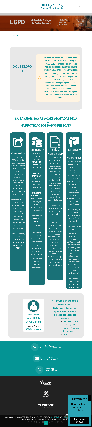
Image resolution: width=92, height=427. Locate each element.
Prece (14, 35)
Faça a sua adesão (79, 420)
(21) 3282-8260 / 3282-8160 (50, 348)
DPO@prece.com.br (33, 329)
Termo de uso (55, 417)
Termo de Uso (68, 331)
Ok (46, 423)
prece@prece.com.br (50, 359)
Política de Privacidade (71, 328)
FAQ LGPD (66, 334)
